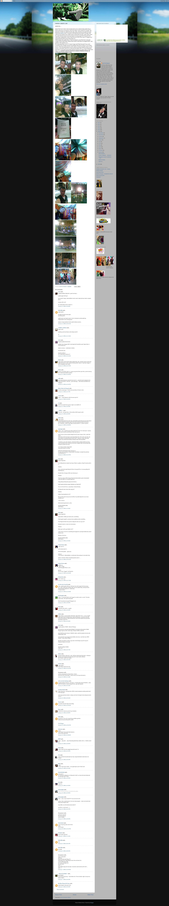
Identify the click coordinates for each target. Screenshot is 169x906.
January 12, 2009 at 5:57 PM (64, 649)
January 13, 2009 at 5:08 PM (64, 712)
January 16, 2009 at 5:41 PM (64, 809)
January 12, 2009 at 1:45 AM (64, 508)
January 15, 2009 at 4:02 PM (64, 778)
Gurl (59, 755)
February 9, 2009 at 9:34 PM (64, 886)
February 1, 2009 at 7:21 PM (64, 836)
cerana (59, 395)
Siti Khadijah (61, 595)
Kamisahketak (61, 772)
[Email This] (74, 286)
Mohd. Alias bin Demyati (63, 388)
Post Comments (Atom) (66, 897)
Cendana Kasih (61, 689)
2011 (99, 127)
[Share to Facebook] (78, 286)
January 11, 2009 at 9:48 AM (64, 306)
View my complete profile (101, 84)
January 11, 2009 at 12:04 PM (64, 374)
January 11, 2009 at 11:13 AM (64, 336)
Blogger (92, 902)
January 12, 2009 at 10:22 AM (64, 573)
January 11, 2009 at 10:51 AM (64, 323)
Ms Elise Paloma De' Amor (64, 883)
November (101, 134)
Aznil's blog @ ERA (100, 175)
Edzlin (59, 359)
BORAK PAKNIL (102, 159)
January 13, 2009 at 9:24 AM (64, 698)
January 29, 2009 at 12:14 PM (64, 828)
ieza (59, 782)
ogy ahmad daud (99, 172)
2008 (99, 164)
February (101, 150)
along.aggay (61, 789)
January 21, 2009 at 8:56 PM (64, 818)
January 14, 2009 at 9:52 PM (64, 759)
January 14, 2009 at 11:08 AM (64, 735)
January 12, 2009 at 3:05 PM (64, 602)
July (100, 141)
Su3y (59, 458)
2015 (99, 122)
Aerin (59, 340)
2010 (99, 129)
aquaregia (60, 429)
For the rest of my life (63, 584)
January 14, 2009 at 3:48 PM (64, 743)
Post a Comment (60, 889)
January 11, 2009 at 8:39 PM (64, 413)
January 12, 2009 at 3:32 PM (64, 610)
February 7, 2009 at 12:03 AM (64, 869)
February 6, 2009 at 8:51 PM (64, 843)
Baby (59, 763)
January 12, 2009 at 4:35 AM (64, 540)
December (101, 132)
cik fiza (59, 663)
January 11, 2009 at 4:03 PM (64, 406)
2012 (99, 126)
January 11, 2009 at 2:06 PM (64, 399)
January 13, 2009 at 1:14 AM (64, 677)
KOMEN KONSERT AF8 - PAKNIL (103, 169)
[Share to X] (77, 286)
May (100, 145)
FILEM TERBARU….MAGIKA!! (105, 155)
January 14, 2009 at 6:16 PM (64, 751)
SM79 (59, 739)
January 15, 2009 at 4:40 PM (64, 785)
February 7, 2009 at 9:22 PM (64, 879)
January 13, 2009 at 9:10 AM (64, 685)
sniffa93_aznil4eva (62, 327)
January (101, 152)
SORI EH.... (101, 161)
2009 (99, 131)
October (101, 136)
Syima (59, 747)
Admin (59, 653)
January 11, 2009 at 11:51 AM (64, 355)
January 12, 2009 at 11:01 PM (64, 668)
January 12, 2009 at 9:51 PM (64, 659)
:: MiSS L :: (60, 410)
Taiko (59, 716)
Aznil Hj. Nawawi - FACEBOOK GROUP (104, 173)
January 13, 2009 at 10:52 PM (64, 725)
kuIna (59, 606)
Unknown (60, 729)
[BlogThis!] (76, 286)
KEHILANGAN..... (102, 153)
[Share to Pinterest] (79, 286)
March (100, 148)
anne (59, 291)
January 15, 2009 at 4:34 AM (64, 768)
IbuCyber (60, 832)
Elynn (59, 709)
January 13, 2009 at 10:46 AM (64, 705)
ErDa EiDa (60, 310)
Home (74, 894)
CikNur (59, 614)
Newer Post (58, 894)
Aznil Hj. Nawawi (106, 63)
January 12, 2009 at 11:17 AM (64, 580)
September (101, 138)
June (100, 143)
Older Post (90, 894)
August (100, 139)
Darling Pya (60, 577)
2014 (99, 124)
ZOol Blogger (61, 723)
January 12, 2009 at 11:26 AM (64, 591)
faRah (59, 417)
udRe (59, 378)
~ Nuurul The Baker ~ (63, 873)
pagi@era (62, 33)
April (100, 146)
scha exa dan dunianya (63, 680)
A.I (58, 403)
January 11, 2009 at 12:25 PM (64, 384)
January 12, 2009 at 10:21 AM (64, 559)
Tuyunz (59, 702)
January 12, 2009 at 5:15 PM (64, 621)
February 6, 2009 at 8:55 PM (64, 851)
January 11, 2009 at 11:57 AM (64, 365)
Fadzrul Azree (61, 544)
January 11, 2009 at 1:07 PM (64, 391)
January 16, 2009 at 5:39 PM (64, 792)
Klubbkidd (98, 177)
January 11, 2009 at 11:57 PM (64, 454)
